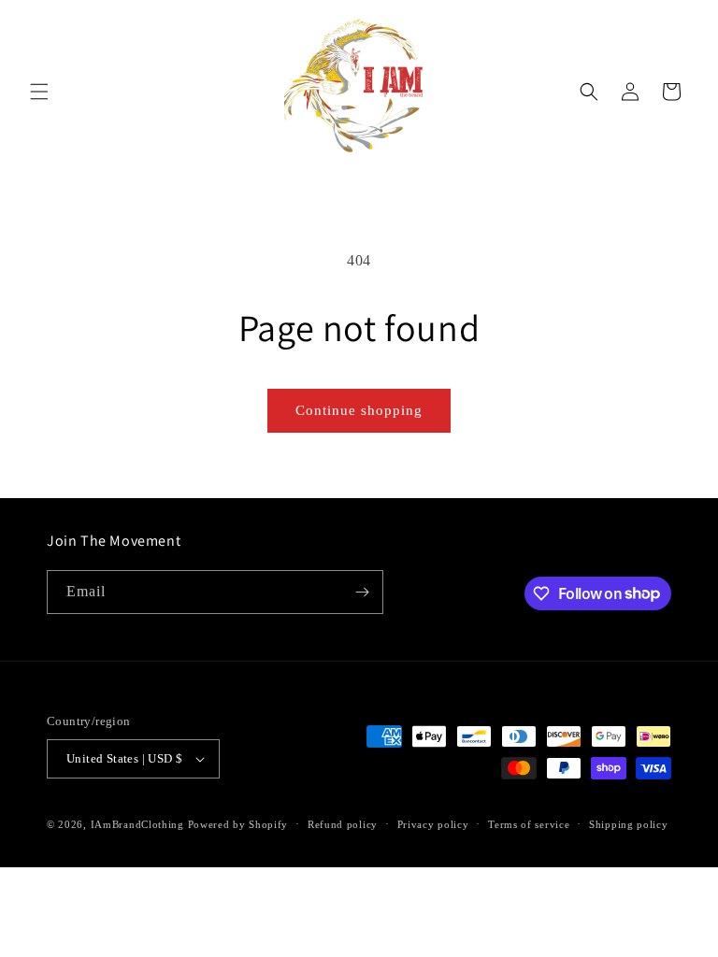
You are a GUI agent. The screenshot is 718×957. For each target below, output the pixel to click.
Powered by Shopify (238, 824)
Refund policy (343, 824)
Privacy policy (433, 824)
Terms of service (528, 824)
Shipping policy (628, 824)
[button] (39, 91)
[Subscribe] (361, 592)
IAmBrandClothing (139, 824)
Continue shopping (359, 410)
